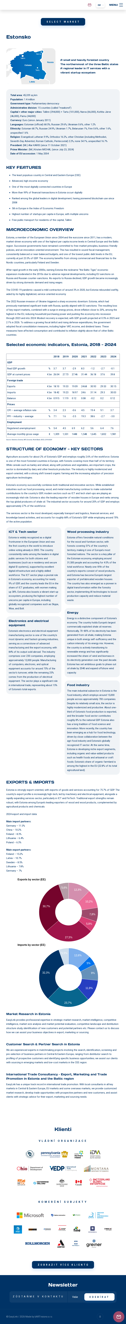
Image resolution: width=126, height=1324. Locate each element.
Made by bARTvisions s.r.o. (39, 1316)
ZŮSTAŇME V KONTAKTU (38, 1296)
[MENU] (121, 5)
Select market (63, 21)
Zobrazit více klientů (63, 1264)
